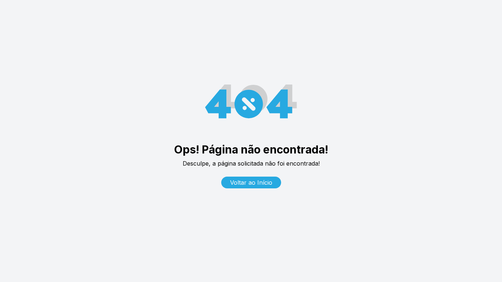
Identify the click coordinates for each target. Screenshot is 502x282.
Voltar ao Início (251, 182)
